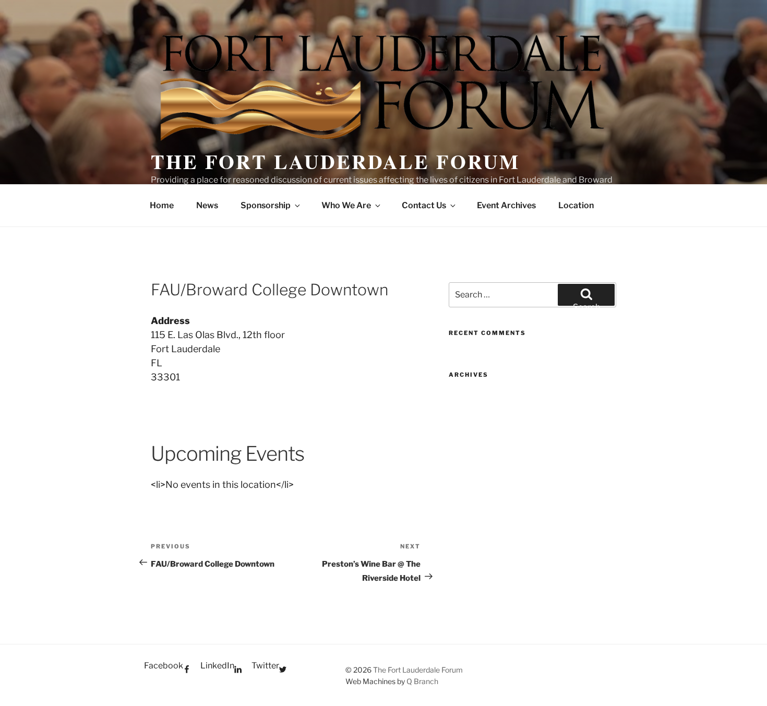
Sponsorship (266, 205)
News (207, 205)
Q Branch (422, 681)
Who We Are (346, 205)
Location (576, 205)
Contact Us (424, 205)
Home (162, 205)
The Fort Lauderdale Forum (335, 161)
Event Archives (506, 205)
